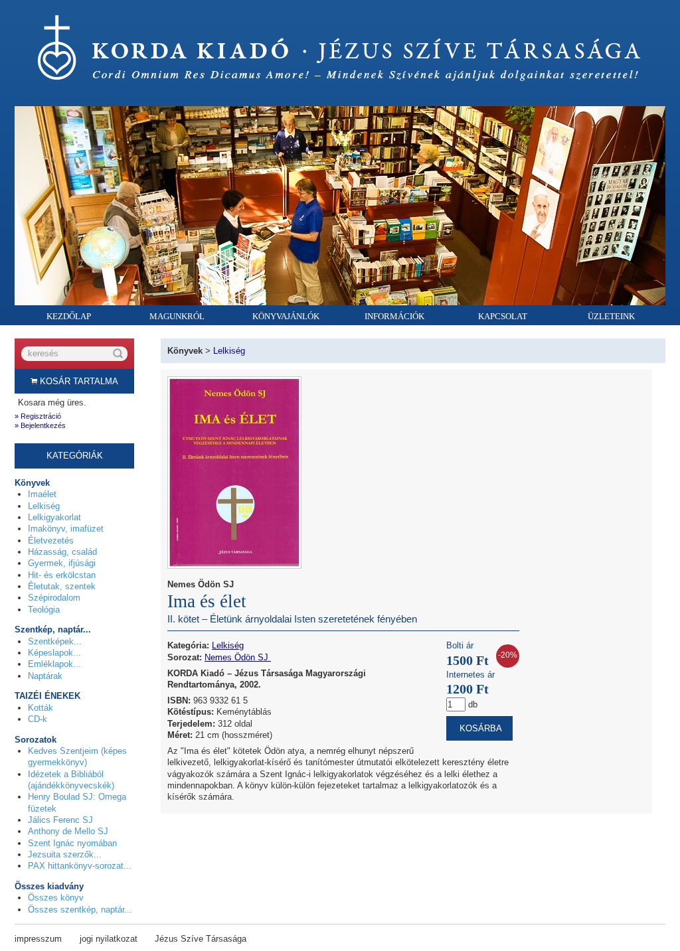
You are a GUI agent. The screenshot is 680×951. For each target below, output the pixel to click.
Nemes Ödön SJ (238, 657)
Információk (394, 316)
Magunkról (177, 316)
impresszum (38, 939)
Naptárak (45, 676)
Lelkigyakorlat (54, 517)
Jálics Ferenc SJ (60, 820)
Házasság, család (62, 552)
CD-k (37, 719)
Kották (40, 708)
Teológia (44, 610)
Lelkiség (44, 506)
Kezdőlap (68, 316)
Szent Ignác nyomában (72, 843)
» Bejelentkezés (40, 425)
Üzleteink (611, 316)
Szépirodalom (54, 598)
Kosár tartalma (77, 381)
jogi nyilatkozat (108, 939)
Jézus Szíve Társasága (200, 939)
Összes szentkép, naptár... (80, 909)
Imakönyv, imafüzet (66, 529)
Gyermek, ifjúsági (62, 563)
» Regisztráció (38, 416)
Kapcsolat (502, 316)
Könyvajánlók (285, 316)
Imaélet (42, 494)
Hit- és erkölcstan (62, 575)
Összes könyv (56, 898)
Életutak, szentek (62, 586)
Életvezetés (51, 541)
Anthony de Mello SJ (68, 831)
